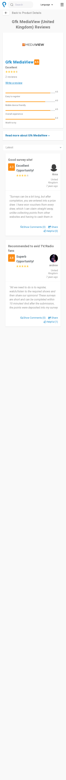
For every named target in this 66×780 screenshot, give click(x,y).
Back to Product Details (26, 12)
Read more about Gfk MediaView (26, 135)
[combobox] (20, 4)
